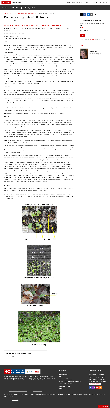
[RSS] (100, 387)
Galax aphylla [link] (24, 55)
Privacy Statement (37, 391)
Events (73, 2)
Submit (82, 35)
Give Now (102, 2)
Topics (87, 2)
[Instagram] (93, 387)
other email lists (92, 39)
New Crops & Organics (24, 7)
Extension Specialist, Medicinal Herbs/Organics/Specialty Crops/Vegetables (95, 55)
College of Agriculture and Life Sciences (70, 381)
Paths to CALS (94, 2)
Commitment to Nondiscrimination (18, 391)
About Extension (63, 374)
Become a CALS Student (65, 383)
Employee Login (103, 406)
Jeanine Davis (93, 51)
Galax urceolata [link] (12, 55)
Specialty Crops (8, 13)
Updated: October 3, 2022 (10, 21)
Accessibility (15, 400)
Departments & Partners (65, 379)
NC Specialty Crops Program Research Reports (25, 13)
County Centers (80, 2)
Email (81, 27)
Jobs (60, 376)
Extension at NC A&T (64, 386)
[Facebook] (90, 387)
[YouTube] (97, 387)
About (68, 2)
